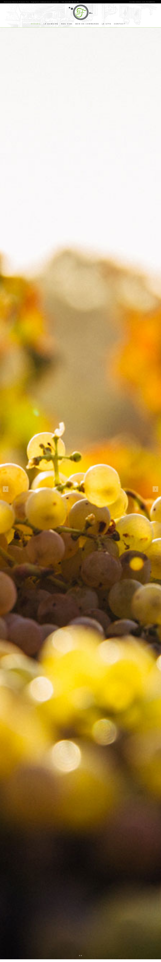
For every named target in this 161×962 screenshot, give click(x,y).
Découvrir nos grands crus (38, 500)
